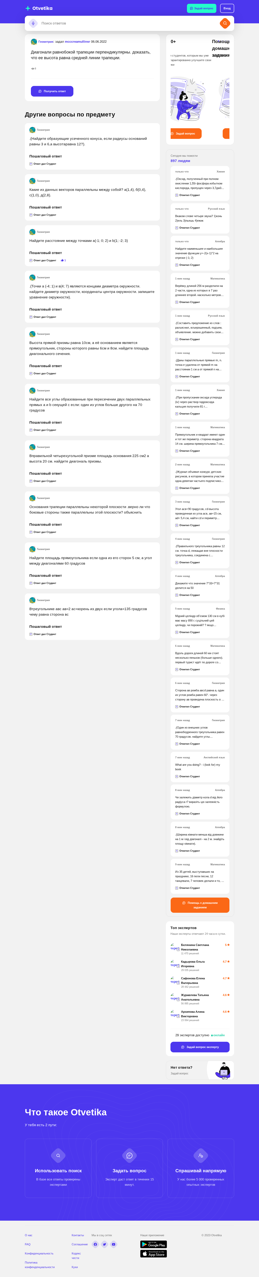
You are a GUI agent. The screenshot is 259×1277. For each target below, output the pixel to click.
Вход (227, 8)
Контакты (78, 1235)
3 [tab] (225, 41)
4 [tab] (228, 41)
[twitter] (104, 1244)
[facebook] (95, 1244)
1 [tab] (218, 41)
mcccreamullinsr (77, 41)
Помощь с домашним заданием (202, 905)
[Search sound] (33, 23)
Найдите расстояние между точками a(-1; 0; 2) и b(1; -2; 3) (78, 241)
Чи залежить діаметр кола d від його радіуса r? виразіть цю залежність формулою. (198, 802)
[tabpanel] (200, 88)
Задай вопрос (203, 8)
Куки (75, 1267)
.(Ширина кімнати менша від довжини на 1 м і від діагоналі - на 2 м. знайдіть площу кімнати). (199, 839)
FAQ (28, 1244)
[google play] (153, 1247)
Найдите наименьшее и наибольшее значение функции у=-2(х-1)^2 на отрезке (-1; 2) (199, 253)
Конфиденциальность (39, 1253)
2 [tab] (222, 41)
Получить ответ (54, 91)
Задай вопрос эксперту (202, 1047)
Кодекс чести (76, 1256)
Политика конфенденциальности (40, 1265)
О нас (28, 1235)
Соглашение (80, 1244)
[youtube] (113, 1244)
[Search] (225, 23)
